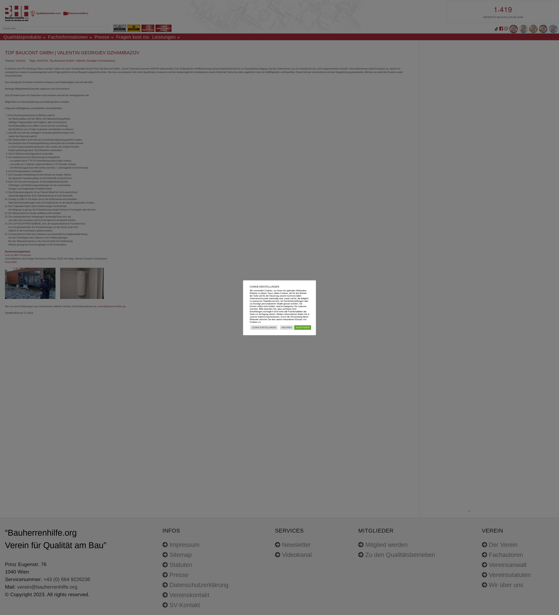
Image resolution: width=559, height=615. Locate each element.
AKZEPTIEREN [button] (302, 327)
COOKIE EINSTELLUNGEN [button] (264, 327)
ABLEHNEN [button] (287, 327)
